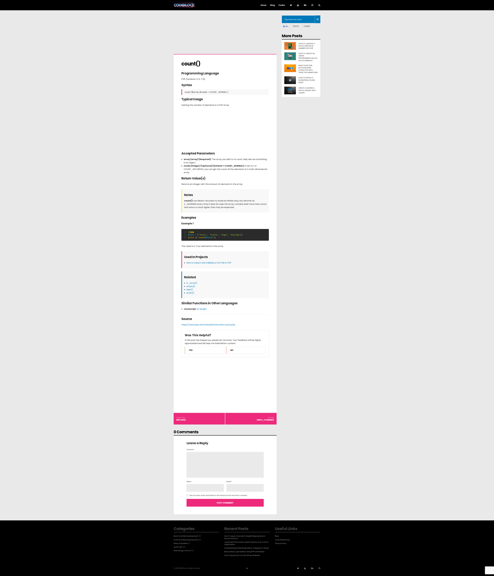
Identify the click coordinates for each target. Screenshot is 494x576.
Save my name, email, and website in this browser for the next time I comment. (218, 495)
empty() (190, 286)
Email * (229, 481)
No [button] (231, 350)
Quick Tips (178, 547)
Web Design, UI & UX (182, 550)
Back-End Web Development (186, 536)
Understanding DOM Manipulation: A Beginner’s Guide (246, 548)
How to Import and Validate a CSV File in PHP (208, 262)
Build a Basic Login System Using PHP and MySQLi (244, 552)
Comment (190, 449)
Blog (277, 536)
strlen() (190, 292)
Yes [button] (191, 350)
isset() (189, 289)
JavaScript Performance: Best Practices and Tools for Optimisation (246, 543)
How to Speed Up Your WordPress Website (242, 555)
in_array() (191, 282)
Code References (282, 540)
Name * (189, 481)
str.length (202, 309)
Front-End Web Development (186, 540)
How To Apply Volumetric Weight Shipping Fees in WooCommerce (244, 537)
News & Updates (181, 543)
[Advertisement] (225, 33)
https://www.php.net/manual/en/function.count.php (208, 324)
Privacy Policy (280, 543)
